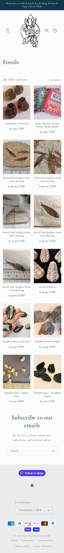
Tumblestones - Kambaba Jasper (47, 394)
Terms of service (45, 540)
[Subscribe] (53, 450)
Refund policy (28, 540)
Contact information (42, 546)
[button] (7, 30)
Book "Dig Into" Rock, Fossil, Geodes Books (47, 125)
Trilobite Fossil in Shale (47, 341)
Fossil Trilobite (47, 287)
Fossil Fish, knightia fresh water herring (16, 179)
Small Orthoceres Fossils (16, 341)
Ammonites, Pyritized (16, 123)
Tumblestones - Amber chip (16, 394)
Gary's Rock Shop (30, 536)
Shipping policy (22, 546)
